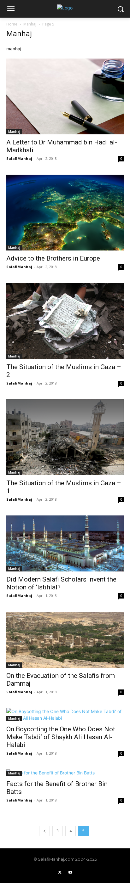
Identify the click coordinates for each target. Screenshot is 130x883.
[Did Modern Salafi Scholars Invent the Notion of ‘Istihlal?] (65, 543)
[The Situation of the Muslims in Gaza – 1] (65, 437)
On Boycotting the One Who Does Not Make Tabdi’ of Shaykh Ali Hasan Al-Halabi (60, 737)
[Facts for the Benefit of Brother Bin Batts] (65, 772)
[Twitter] (59, 872)
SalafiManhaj (19, 158)
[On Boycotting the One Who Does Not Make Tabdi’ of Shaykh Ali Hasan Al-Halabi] (65, 714)
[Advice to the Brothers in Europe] (65, 212)
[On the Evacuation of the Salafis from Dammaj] (65, 640)
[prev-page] (44, 831)
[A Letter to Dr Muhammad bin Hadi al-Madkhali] (65, 96)
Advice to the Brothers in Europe (53, 258)
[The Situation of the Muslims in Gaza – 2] (65, 321)
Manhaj (29, 24)
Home (11, 24)
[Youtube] (70, 872)
